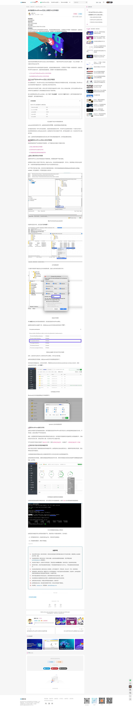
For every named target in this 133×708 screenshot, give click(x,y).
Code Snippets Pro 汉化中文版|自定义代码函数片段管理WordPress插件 (100, 82)
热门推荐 (88, 28)
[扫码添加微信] (130, 693)
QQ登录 (47, 668)
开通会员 (110, 2)
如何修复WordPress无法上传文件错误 (39, 76)
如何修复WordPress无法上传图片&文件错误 (43, 10)
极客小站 (33, 13)
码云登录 (55, 668)
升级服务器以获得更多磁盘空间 (38, 152)
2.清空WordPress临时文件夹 (96, 19)
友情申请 (66, 698)
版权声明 (51, 698)
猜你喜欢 (98, 28)
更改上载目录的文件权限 (36, 146)
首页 (28, 6)
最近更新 (93, 28)
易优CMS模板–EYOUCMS (99, 66)
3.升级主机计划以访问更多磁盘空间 (97, 22)
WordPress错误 (39, 6)
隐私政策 (56, 698)
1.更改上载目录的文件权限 (95, 17)
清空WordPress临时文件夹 (36, 149)
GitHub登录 (63, 668)
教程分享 (32, 6)
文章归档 (71, 698)
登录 (97, 2)
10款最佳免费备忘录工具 (99, 41)
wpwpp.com (39, 585)
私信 (81, 13)
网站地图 (46, 698)
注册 (100, 2)
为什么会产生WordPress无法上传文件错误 (40, 73)
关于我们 (61, 698)
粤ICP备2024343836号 (48, 700)
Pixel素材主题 (97, 95)
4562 (36, 620)
